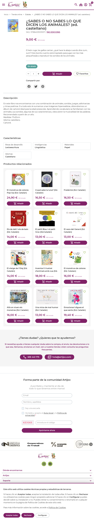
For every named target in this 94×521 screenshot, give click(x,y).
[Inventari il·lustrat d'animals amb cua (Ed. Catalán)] (47, 267)
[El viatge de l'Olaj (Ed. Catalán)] (18, 267)
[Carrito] (90, 5)
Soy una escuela (32, 408)
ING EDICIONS (53, 32)
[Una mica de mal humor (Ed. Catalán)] (47, 306)
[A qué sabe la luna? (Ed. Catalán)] (47, 188)
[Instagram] (44, 464)
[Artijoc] (18, 4)
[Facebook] (50, 464)
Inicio (6, 14)
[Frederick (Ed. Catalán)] (75, 188)
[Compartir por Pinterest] (43, 86)
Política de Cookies (57, 507)
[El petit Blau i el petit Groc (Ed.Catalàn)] (47, 227)
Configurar (42, 515)
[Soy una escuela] (81, 5)
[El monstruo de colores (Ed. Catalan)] (75, 267)
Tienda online (16, 14)
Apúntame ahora (47, 430)
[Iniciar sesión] (85, 5)
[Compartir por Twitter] (36, 86)
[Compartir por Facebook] (29, 86)
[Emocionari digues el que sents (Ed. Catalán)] (75, 306)
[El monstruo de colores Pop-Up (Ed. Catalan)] (18, 188)
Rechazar (28, 515)
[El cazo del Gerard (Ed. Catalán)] (75, 227)
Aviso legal (48, 413)
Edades (28, 14)
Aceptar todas (12, 515)
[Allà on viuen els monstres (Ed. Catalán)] (18, 306)
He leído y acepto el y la (46, 414)
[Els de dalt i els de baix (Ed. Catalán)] (18, 227)
